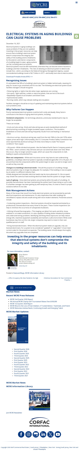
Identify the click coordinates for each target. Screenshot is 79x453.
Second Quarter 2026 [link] (21, 349)
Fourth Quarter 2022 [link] (21, 365)
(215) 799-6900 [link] (39, 17)
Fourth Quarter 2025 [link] (21, 353)
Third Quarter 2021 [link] (21, 376)
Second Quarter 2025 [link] (21, 358)
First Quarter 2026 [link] (20, 351)
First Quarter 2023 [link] (20, 362)
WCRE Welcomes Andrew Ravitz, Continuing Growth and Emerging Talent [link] (36, 308)
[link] (76, 36)
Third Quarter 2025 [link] (21, 356)
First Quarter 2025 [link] (20, 360)
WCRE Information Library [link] (34, 273)
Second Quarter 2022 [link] (21, 369)
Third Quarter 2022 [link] (21, 367)
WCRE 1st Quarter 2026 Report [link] (21, 304)
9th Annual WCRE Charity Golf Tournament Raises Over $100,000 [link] (33, 301)
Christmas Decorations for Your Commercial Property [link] (58, 279)
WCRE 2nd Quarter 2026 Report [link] (21, 299)
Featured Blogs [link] (18, 273)
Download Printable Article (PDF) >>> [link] (19, 77)
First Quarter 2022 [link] (20, 371)
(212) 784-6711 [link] (51, 17)
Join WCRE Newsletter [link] (23, 288)
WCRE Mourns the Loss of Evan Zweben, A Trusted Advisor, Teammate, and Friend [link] (40, 306)
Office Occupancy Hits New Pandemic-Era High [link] (23, 278)
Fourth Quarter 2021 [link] (21, 373)
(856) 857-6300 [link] (27, 17)
